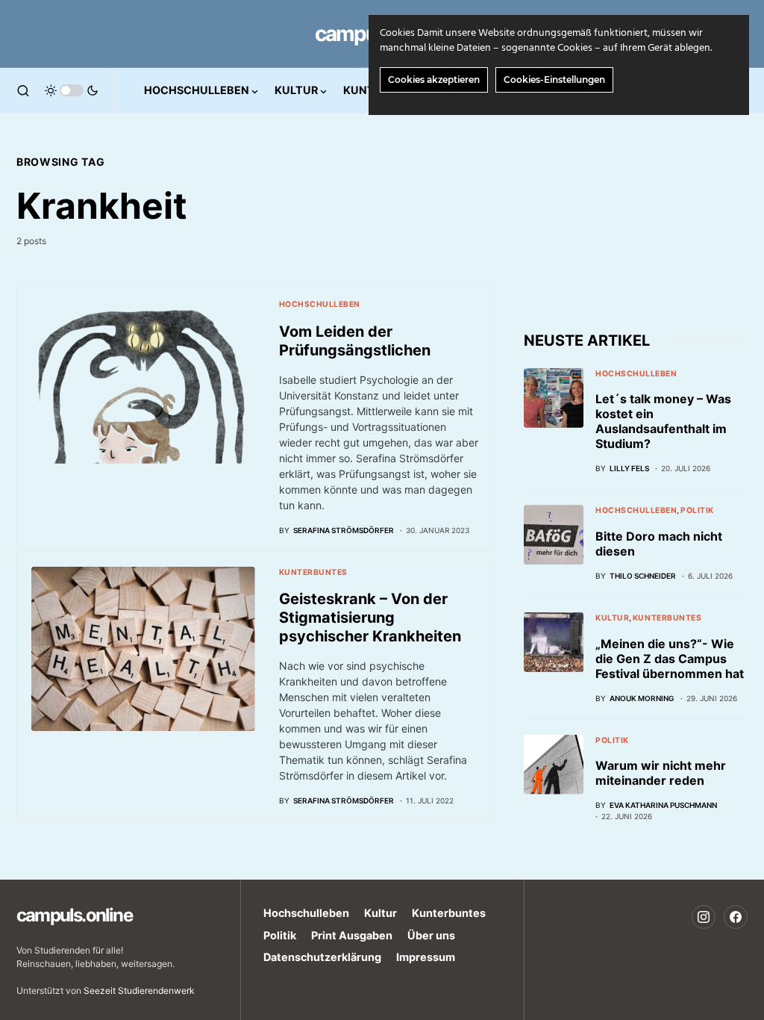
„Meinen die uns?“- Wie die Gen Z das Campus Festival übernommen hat (669, 658)
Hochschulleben (319, 304)
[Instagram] (704, 917)
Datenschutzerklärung (322, 957)
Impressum (425, 957)
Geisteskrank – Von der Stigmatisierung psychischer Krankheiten (370, 617)
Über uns (431, 935)
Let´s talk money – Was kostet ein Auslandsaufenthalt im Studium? (663, 421)
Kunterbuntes (313, 572)
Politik (697, 510)
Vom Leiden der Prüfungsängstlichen (354, 341)
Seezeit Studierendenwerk (139, 990)
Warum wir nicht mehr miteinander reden (660, 773)
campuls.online (74, 915)
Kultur (612, 618)
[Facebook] (736, 917)
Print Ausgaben (351, 935)
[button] (23, 90)
